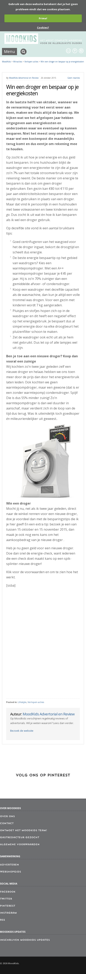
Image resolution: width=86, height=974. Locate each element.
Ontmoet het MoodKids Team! (23, 830)
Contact (7, 823)
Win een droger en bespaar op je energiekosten (62, 61)
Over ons (7, 816)
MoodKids (6, 61)
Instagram (8, 913)
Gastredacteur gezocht (19, 837)
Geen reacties (73, 77)
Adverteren (9, 865)
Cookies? (43, 27)
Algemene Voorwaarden (20, 844)
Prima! (43, 18)
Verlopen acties (36, 702)
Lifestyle (22, 702)
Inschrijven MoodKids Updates (25, 940)
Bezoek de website (21, 730)
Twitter (6, 899)
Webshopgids (10, 872)
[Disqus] (43, 643)
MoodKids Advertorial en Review (24, 77)
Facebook (7, 892)
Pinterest (7, 906)
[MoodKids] (43, 43)
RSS (2, 920)
